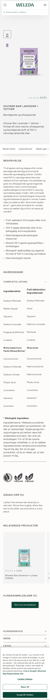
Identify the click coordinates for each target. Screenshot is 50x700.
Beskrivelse (9, 149)
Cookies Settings (25, 679)
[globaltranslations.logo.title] (25, 5)
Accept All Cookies (25, 695)
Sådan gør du (43, 149)
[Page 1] (7, 34)
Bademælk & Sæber (16, 12)
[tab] (7, 34)
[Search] (5, 5)
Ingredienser (25, 149)
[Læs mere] (7, 478)
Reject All (25, 687)
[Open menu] (45, 5)
